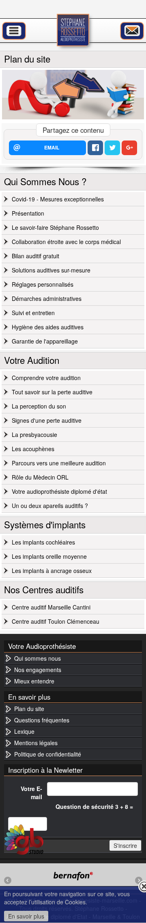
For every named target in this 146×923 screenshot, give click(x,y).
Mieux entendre (34, 681)
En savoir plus (26, 916)
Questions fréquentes (41, 720)
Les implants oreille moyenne (49, 556)
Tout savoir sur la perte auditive (52, 392)
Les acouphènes (33, 449)
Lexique (24, 731)
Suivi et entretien (33, 313)
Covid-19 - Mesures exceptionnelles (58, 199)
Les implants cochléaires (43, 542)
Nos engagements (37, 670)
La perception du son (39, 406)
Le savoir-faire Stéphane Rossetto (55, 227)
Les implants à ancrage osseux (52, 570)
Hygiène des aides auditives (48, 327)
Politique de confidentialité (47, 754)
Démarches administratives (47, 298)
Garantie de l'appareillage (45, 341)
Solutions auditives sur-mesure (51, 270)
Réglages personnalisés (42, 284)
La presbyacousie (34, 434)
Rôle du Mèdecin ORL (40, 477)
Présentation (28, 213)
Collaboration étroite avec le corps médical (66, 242)
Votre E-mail (31, 793)
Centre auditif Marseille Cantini (51, 607)
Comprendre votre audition (46, 378)
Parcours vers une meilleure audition (59, 463)
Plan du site (29, 709)
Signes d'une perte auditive (47, 420)
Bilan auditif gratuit (35, 256)
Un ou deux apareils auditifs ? (50, 505)
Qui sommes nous (37, 658)
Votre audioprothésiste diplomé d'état (59, 491)
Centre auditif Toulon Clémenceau (55, 621)
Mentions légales (36, 743)
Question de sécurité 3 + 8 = (94, 806)
